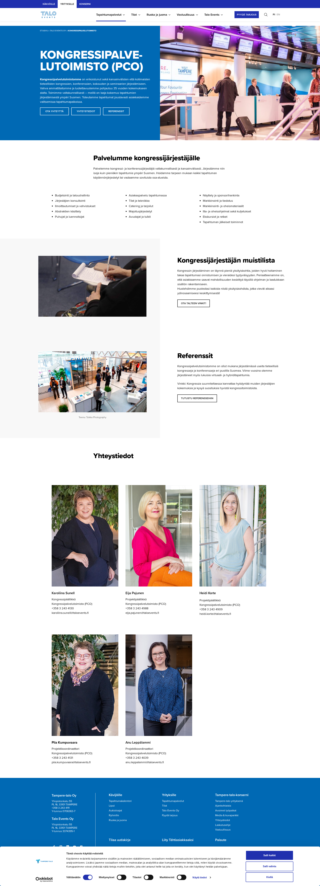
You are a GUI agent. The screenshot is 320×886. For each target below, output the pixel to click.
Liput (112, 806)
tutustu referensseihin (197, 398)
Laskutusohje (222, 825)
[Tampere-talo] (50, 14)
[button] (266, 14)
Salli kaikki (269, 855)
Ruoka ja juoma (157, 14)
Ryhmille (114, 815)
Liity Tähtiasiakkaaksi (178, 840)
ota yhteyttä (54, 111)
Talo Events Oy (58, 30)
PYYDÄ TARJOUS (246, 14)
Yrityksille (169, 795)
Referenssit (116, 111)
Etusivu (44, 30)
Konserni (85, 4)
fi (274, 14)
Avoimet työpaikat (225, 810)
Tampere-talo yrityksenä (229, 801)
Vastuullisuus (185, 14)
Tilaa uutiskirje (119, 840)
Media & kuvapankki (226, 815)
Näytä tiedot (199, 877)
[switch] (121, 877)
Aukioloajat (115, 810)
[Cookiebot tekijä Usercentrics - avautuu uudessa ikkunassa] (44, 879)
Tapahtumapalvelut (109, 14)
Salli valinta (269, 866)
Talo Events (212, 14)
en (278, 14)
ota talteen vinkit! (193, 303)
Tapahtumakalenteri (120, 801)
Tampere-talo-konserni (231, 795)
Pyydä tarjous (170, 815)
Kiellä (269, 877)
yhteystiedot (86, 111)
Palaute (220, 840)
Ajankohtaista (223, 806)
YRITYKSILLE (67, 4)
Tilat (134, 14)
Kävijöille (49, 4)
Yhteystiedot (222, 820)
